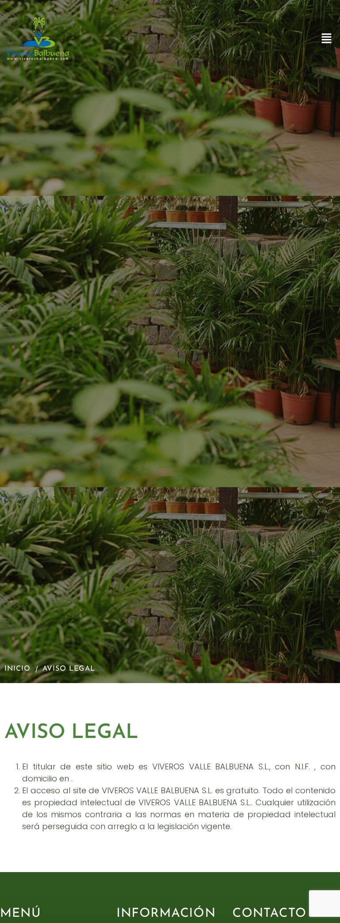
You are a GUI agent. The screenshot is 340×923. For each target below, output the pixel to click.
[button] (327, 38)
